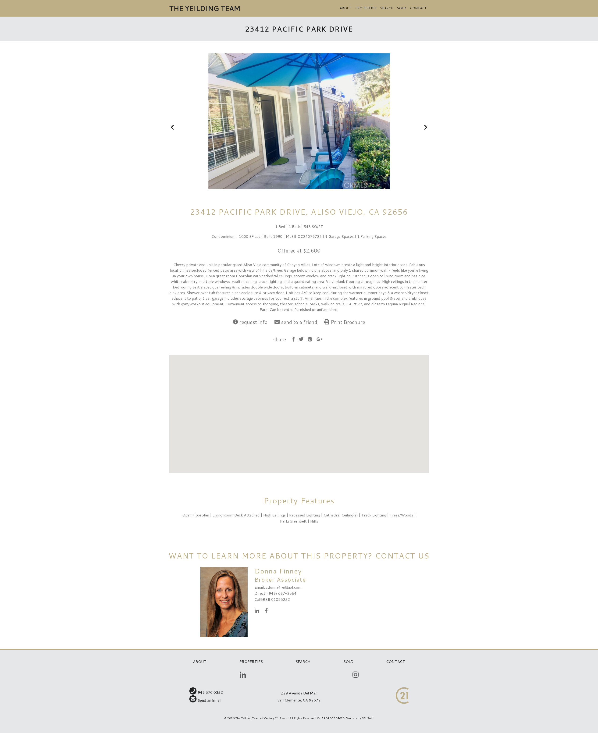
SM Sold (367, 718)
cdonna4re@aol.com (283, 587)
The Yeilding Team (204, 8)
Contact (418, 8)
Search (386, 8)
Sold (401, 8)
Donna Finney (278, 571)
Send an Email (209, 700)
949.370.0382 (210, 692)
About (346, 8)
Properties (365, 8)
